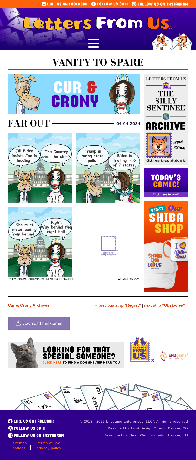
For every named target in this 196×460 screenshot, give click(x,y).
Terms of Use (49, 443)
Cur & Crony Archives (28, 305)
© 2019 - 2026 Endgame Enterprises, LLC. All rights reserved (134, 421)
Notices (19, 448)
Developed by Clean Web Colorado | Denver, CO (146, 435)
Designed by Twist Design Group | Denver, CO (148, 428)
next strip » (166, 305)
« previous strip (118, 305)
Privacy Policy (49, 448)
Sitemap (20, 443)
